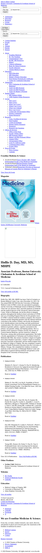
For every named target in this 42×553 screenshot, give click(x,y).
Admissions (8, 17)
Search (7, 532)
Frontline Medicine (15, 55)
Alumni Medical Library (17, 69)
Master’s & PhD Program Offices (19, 137)
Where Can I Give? (15, 106)
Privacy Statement (11, 544)
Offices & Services (11, 130)
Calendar (12, 152)
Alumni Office (13, 139)
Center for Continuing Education (19, 80)
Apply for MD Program (16, 88)
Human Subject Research (17, 124)
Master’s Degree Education (18, 77)
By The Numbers (14, 57)
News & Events (10, 148)
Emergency (8, 24)
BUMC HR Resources (16, 60)
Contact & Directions (7, 501)
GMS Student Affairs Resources (19, 97)
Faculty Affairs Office (16, 133)
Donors (7, 50)
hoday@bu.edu (6, 281)
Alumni (7, 46)
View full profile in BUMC (9, 291)
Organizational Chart (15, 59)
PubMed (13, 374)
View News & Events (8, 172)
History (11, 62)
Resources (12, 126)
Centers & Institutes (15, 122)
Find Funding (13, 121)
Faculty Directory (14, 68)
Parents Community (15, 113)
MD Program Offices (16, 135)
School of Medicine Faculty (14, 478)
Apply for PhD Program (17, 90)
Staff (6, 44)
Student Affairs (10, 93)
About (7, 53)
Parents (7, 48)
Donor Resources (14, 115)
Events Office (13, 146)
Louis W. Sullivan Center (17, 143)
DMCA (7, 548)
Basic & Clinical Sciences (17, 66)
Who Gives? (13, 102)
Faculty (7, 42)
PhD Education (14, 73)
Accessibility (9, 546)
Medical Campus (10, 530)
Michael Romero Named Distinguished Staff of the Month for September (20, 164)
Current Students (10, 40)
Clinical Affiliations (15, 64)
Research (8, 20)
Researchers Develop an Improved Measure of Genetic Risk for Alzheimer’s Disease (22, 168)
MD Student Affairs (15, 95)
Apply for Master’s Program (18, 91)
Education (8, 18)
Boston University (7, 539)
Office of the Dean (15, 132)
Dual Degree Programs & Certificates (21, 79)
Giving (7, 22)
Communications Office (16, 144)
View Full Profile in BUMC (28, 456)
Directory (8, 533)
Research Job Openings (16, 128)
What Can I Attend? (15, 108)
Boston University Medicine (18, 225)
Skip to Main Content (8, 2)
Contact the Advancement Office (19, 112)
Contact (7, 535)
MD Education (14, 75)
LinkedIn (8, 479)
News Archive (13, 150)
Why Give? (12, 101)
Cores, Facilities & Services (18, 119)
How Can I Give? (14, 110)
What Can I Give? (15, 104)
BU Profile (8, 476)
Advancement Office (15, 141)
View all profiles (6, 494)
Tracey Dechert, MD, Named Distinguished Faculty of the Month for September (21, 160)
